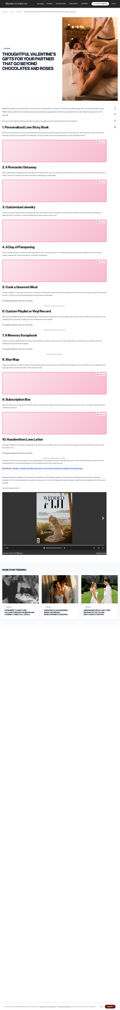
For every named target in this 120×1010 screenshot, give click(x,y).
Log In (113, 3)
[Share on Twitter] (115, 120)
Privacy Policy (43, 1006)
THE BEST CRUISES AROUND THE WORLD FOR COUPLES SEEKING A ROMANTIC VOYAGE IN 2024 (47, 468)
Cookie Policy (52, 1006)
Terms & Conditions (64, 1006)
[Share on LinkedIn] (115, 127)
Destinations (61, 3)
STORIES (49, 3)
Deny (101, 1006)
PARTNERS (40, 4)
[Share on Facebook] (115, 114)
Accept (110, 1006)
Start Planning (101, 3)
